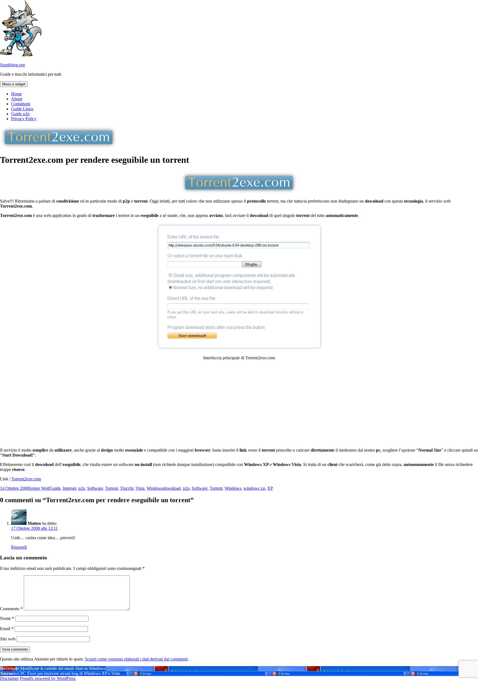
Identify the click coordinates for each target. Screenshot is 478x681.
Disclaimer (9, 678)
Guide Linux (22, 108)
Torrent (111, 488)
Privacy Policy (24, 118)
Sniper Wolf (39, 488)
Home (16, 93)
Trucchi (126, 488)
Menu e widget (13, 84)
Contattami (20, 103)
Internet (69, 488)
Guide (55, 488)
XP (270, 488)
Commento (11, 608)
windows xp (254, 488)
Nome (7, 618)
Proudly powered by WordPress (48, 678)
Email (7, 628)
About (16, 98)
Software (95, 488)
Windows (155, 488)
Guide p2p (20, 113)
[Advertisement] (239, 403)
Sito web (7, 639)
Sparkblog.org (12, 64)
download (172, 488)
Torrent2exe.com (26, 478)
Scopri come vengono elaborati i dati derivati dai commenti (136, 659)
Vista (140, 488)
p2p (81, 488)
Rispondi (19, 547)
